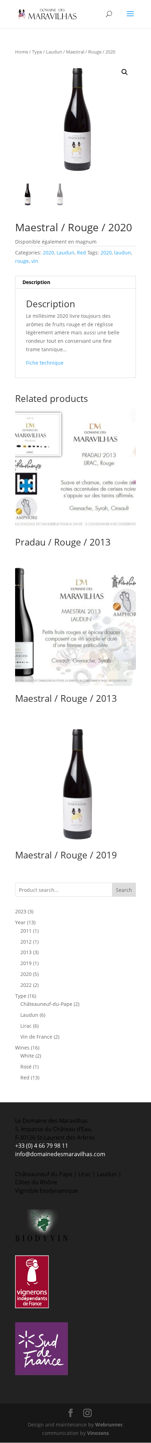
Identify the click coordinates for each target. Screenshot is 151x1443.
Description (36, 282)
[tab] (75, 282)
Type (37, 52)
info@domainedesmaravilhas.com (60, 1154)
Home (21, 52)
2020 (48, 252)
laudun (122, 252)
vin (34, 261)
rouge (22, 261)
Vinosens (98, 1433)
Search (124, 890)
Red (81, 252)
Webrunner (109, 1424)
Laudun (54, 52)
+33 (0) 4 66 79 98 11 (41, 1145)
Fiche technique (45, 362)
